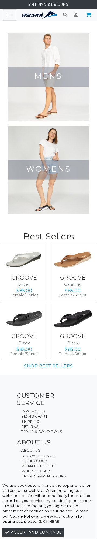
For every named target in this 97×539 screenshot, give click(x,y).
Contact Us (33, 411)
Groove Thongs (38, 456)
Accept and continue (36, 532)
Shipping (30, 421)
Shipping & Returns (48, 4)
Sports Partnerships (43, 476)
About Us (30, 450)
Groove (24, 277)
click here (48, 521)
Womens (48, 168)
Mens (48, 76)
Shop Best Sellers (48, 366)
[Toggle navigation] (9, 15)
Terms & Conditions (41, 432)
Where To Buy (35, 471)
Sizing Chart (34, 416)
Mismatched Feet (38, 466)
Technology (34, 461)
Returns (30, 427)
